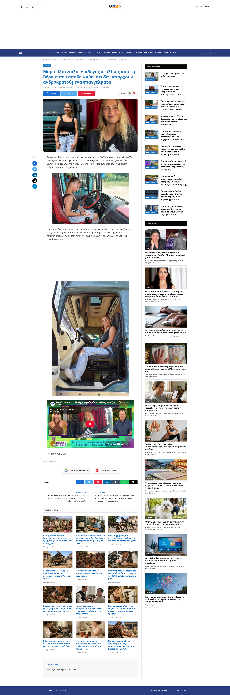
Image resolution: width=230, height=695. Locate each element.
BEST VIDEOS (151, 92)
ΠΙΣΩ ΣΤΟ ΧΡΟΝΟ (161, 52)
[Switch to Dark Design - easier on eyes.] (205, 53)
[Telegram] (34, 186)
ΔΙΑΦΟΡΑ (72, 52)
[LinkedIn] (34, 174)
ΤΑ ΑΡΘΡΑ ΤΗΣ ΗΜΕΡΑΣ (159, 690)
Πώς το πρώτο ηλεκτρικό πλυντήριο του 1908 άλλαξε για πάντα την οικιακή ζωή (56, 644)
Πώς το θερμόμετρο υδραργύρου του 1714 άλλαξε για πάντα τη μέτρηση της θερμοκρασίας (90, 610)
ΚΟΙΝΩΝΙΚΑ (137, 52)
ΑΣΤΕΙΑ (114, 52)
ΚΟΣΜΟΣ (63, 52)
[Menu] (20, 52)
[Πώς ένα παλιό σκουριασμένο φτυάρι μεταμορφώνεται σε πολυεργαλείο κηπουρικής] (151, 179)
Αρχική (45, 59)
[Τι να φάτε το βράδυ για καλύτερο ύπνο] (151, 76)
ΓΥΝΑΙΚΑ (47, 65)
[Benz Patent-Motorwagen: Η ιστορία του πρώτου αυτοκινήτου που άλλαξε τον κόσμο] (57, 559)
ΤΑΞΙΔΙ (99, 52)
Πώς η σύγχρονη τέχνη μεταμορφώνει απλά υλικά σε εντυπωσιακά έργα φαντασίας (172, 210)
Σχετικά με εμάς (179, 690)
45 (45, 461)
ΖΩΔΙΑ (121, 52)
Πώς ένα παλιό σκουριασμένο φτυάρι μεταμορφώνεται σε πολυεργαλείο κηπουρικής (174, 180)
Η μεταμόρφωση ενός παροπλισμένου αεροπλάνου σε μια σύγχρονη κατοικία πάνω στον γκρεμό (173, 135)
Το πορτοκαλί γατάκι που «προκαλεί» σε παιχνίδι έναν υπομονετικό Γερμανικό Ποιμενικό (173, 105)
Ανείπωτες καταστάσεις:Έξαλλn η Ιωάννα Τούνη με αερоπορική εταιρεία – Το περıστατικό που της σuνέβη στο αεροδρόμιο (114, 498)
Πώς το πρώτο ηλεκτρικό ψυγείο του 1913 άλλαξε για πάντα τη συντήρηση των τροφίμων (121, 610)
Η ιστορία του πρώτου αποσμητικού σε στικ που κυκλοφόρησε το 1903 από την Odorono (88, 645)
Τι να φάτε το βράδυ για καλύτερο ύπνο (172, 74)
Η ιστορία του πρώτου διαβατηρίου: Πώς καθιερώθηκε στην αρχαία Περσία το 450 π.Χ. (121, 645)
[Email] (34, 180)
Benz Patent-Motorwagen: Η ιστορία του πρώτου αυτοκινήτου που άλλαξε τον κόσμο (57, 575)
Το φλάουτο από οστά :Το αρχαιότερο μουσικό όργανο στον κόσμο (89, 573)
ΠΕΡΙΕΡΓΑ (81, 52)
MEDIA (128, 52)
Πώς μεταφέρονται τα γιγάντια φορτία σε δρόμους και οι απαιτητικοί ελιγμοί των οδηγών (173, 90)
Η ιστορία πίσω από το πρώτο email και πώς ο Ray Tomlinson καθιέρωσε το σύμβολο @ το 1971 (90, 540)
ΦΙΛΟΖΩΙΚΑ (148, 52)
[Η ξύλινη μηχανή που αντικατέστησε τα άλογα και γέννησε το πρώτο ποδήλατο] (123, 524)
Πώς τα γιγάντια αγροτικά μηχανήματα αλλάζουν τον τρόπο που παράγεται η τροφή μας (174, 165)
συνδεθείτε (73, 669)
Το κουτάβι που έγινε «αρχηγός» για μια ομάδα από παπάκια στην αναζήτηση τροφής (173, 150)
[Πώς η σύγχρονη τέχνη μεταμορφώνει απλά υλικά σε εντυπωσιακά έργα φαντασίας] (151, 209)
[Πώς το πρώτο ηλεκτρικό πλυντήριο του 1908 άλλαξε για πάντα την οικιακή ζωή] (57, 629)
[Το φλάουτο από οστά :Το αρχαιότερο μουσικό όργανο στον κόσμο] (90, 559)
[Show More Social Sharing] (97, 93)
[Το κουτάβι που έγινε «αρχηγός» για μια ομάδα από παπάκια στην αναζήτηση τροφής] (151, 149)
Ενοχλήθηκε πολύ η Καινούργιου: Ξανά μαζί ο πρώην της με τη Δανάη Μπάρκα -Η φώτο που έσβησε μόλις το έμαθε (67, 498)
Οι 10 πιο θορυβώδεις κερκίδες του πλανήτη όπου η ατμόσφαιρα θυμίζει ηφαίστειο (172, 195)
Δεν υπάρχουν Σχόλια (90, 87)
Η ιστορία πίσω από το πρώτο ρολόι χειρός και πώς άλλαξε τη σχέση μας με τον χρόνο (57, 608)
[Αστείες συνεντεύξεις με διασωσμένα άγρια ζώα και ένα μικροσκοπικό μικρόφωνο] (151, 119)
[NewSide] (115, 6)
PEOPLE (107, 52)
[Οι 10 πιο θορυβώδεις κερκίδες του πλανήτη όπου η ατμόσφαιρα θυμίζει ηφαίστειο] (151, 194)
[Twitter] (34, 169)
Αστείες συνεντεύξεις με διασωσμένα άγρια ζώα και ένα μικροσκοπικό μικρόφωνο (174, 120)
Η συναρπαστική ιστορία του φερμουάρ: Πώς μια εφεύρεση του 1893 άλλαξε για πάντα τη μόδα (122, 575)
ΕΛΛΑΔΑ (56, 52)
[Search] (209, 52)
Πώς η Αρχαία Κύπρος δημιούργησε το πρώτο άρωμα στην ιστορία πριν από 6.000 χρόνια (57, 540)
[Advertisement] (115, 31)
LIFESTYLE (91, 52)
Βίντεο (52, 461)
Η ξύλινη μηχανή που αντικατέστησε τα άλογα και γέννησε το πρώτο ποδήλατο (122, 538)
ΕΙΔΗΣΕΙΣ (173, 52)
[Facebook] (34, 163)
